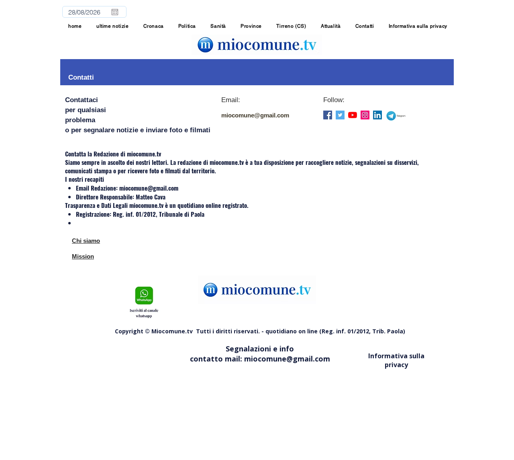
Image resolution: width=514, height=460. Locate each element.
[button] (251, 26)
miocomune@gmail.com (255, 115)
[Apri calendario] (115, 12)
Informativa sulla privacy (396, 360)
